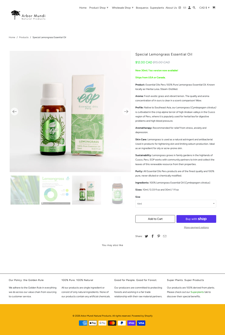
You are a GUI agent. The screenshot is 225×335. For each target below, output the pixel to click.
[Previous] (14, 111)
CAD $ (204, 7)
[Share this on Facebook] (152, 236)
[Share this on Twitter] (146, 236)
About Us (171, 7)
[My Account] (189, 8)
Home (12, 37)
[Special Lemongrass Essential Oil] (70, 111)
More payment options (196, 227)
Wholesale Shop (122, 7)
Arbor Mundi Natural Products (96, 315)
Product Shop (98, 7)
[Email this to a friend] (164, 236)
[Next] (126, 111)
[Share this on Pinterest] (158, 236)
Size (137, 196)
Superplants (197, 292)
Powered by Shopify (142, 315)
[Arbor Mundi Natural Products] (30, 12)
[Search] (194, 8)
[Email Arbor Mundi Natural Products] (184, 8)
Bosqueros (142, 7)
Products (23, 37)
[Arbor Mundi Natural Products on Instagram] (180, 8)
